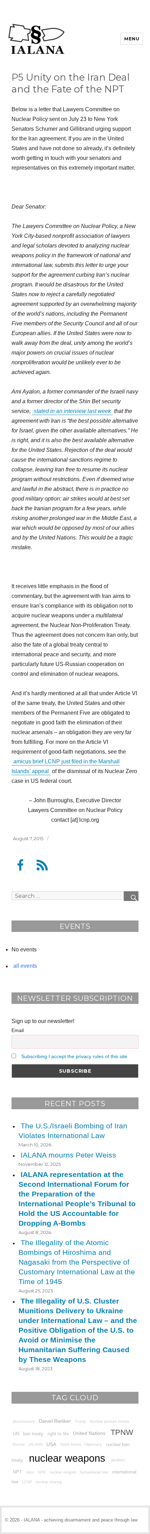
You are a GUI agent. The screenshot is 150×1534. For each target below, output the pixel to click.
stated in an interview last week (72, 411)
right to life (58, 1433)
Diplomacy (93, 1444)
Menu (131, 38)
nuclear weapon (63, 1472)
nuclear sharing (49, 1482)
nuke (30, 1472)
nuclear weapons (67, 1457)
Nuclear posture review (109, 1421)
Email (18, 1030)
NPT (17, 1472)
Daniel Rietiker (55, 1421)
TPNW (122, 1432)
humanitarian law (94, 1472)
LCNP (27, 1482)
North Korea (70, 1444)
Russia (18, 1444)
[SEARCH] (131, 896)
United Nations (89, 1433)
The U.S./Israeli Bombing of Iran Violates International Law (72, 1130)
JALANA (35, 1444)
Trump (80, 1421)
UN (16, 1433)
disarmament (24, 1421)
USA (51, 1444)
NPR (42, 1472)
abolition (118, 1460)
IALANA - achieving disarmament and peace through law (80, 1520)
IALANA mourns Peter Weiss (68, 1155)
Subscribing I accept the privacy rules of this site (74, 1056)
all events (25, 966)
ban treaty (33, 1433)
